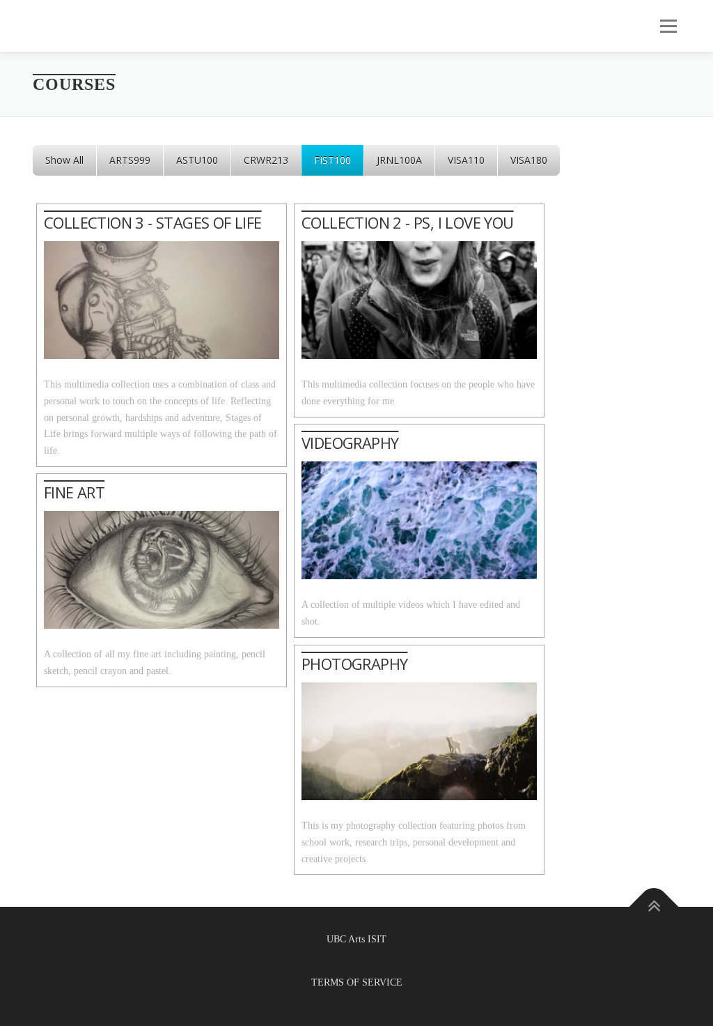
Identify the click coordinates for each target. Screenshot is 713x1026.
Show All (64, 160)
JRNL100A (399, 160)
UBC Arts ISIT (356, 939)
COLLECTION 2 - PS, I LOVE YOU (407, 222)
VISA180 (528, 160)
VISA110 (466, 160)
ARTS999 (129, 160)
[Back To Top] (654, 906)
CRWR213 (266, 160)
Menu (667, 26)
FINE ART (74, 492)
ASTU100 (197, 160)
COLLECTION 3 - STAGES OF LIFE (153, 222)
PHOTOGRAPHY (354, 663)
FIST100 (332, 160)
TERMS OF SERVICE (356, 982)
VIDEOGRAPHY (349, 442)
